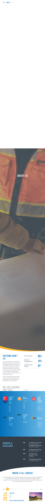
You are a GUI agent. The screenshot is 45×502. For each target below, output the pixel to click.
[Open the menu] (41, 2)
